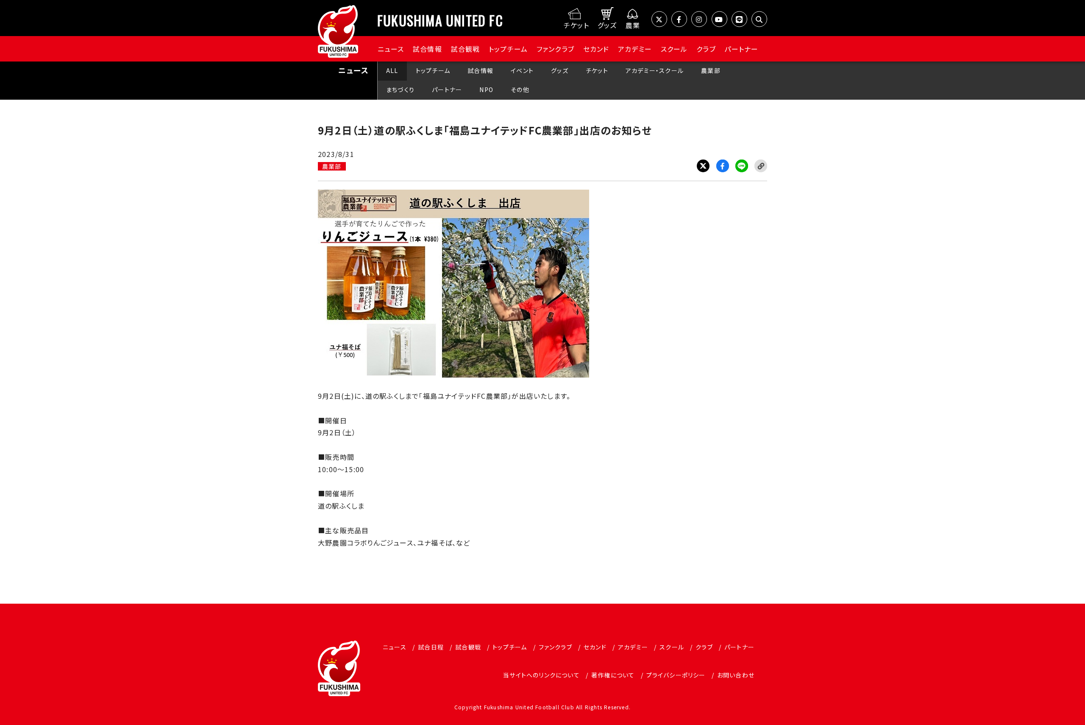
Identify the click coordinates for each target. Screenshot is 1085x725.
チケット (597, 70)
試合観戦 (465, 49)
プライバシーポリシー (676, 675)
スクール (674, 49)
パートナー (741, 49)
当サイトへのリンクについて (541, 675)
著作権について (612, 675)
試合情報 (427, 49)
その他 (520, 89)
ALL (392, 70)
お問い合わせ (735, 675)
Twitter (703, 166)
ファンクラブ (555, 49)
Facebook (722, 166)
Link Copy (760, 166)
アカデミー (635, 49)
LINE (741, 166)
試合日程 (431, 647)
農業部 (711, 70)
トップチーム (508, 49)
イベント (522, 70)
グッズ (559, 70)
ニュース (391, 49)
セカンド (596, 49)
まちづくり (400, 89)
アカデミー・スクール (655, 70)
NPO (486, 89)
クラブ (706, 49)
